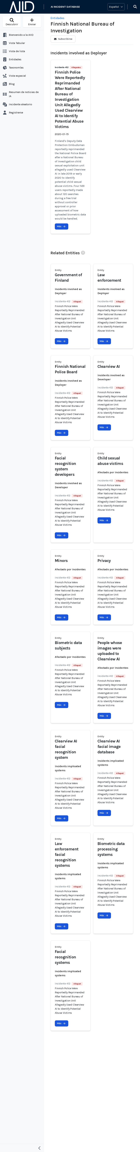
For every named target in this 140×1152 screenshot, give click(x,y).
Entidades (57, 18)
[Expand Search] (133, 6)
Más (59, 226)
